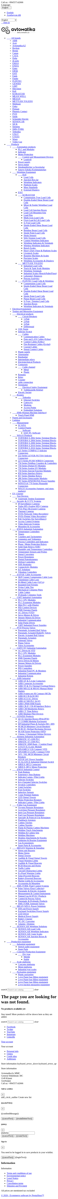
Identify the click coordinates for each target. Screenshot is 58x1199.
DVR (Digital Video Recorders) (32, 516)
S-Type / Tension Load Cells (36, 301)
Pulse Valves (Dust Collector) (31, 888)
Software (24, 430)
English (10, 12)
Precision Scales (31, 258)
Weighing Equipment (24, 172)
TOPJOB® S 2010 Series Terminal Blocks (37, 445)
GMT (14, 86)
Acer (14, 43)
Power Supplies (25, 666)
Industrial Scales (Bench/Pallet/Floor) (40, 273)
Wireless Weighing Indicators (37, 245)
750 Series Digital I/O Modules (32, 466)
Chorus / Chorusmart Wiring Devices (34, 734)
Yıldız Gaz (17, 142)
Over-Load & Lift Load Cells (37, 220)
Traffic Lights (24, 868)
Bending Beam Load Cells (35, 230)
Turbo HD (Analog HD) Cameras (33, 506)
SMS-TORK (18, 129)
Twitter (10, 1029)
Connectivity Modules (28, 567)
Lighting (16, 420)
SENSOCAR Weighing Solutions (29, 926)
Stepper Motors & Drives (29, 617)
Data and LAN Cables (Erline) (37, 339)
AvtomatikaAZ (19, 45)
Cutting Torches (25, 822)
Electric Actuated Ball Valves (31, 635)
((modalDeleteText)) (24, 1119)
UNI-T (15, 134)
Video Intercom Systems (29, 524)
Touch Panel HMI (26, 415)
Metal (26, 369)
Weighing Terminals (33, 271)
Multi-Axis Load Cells (34, 218)
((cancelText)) (7, 1119)
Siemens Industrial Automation (28, 736)
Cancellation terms (15, 1183)
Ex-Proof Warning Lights (29, 873)
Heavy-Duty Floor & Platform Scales (40, 250)
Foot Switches (24, 790)
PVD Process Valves (23, 628)
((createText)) (21, 1136)
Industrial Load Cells (33, 266)
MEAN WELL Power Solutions (29, 906)
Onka (14, 106)
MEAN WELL (19, 96)
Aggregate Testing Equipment (31, 498)
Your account (7, 1042)
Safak (14, 116)
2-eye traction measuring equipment (34, 984)
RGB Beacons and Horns (29, 865)
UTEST (16, 137)
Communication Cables (34, 337)
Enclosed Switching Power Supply (33, 911)
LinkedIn (11, 1037)
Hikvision (16, 88)
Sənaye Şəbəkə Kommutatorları (32, 169)
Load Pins (28, 215)
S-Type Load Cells (32, 223)
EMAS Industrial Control (25, 769)
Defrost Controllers (26, 562)
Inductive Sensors (26, 792)
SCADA (22, 425)
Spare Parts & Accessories (29, 845)
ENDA (15, 66)
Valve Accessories (26, 645)
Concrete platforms (26, 964)
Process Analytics (31, 278)
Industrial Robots (25, 676)
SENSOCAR (18, 121)
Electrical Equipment (21, 309)
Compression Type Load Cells (37, 197)
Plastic (26, 372)
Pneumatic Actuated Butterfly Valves (34, 633)
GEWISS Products (23, 716)
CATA (15, 56)
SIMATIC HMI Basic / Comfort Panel (35, 744)
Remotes (22, 374)
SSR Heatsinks (24, 564)
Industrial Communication (29, 620)
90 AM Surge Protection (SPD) (32, 731)
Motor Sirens (24, 853)
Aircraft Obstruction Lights (30, 871)
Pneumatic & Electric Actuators (32, 891)
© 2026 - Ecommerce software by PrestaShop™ (22, 1195)
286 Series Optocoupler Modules (32, 478)
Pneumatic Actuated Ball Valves (32, 630)
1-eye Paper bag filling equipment (33, 977)
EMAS (15, 63)
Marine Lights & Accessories (31, 881)
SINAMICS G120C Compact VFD (34, 752)
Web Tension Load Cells (35, 238)
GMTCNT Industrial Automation (29, 648)
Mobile (27, 957)
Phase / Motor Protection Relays (32, 544)
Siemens (16, 126)
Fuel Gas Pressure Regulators (31, 815)
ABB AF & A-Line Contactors (31, 681)
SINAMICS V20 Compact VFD (32, 749)
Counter (21, 380)
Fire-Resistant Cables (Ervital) (37, 344)
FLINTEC (17, 81)
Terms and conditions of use (19, 1173)
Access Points (30, 407)
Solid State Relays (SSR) (29, 547)
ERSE (15, 71)
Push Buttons (24, 772)
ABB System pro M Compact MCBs (34, 693)
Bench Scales (30, 248)
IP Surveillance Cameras (29, 504)
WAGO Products (22, 435)
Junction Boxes (30, 304)
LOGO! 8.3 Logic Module (30, 747)
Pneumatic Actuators (27, 638)
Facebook (11, 1027)
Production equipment (19, 941)
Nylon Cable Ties (26, 587)
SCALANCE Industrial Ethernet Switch (36, 762)
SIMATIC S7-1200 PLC (29, 739)
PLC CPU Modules (27, 600)
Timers (21, 534)
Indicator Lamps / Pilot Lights (31, 777)
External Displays (31, 190)
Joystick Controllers (27, 784)
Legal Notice (12, 1178)
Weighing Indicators (33, 182)
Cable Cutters (24, 592)
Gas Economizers (26, 843)
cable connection (25, 382)
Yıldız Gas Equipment (24, 805)
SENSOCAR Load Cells (29, 929)
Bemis (15, 50)
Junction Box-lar (31, 180)
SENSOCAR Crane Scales (30, 934)
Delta (14, 58)
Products (13, 144)
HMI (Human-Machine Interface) (29, 412)
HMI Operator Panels (27, 610)
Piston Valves (24, 643)
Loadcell (27, 159)
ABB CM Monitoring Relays (31, 709)
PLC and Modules (26, 149)
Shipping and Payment (17, 1186)
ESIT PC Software (32, 433)
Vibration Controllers (27, 572)
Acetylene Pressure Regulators (31, 810)
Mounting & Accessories (29, 526)
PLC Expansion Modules (29, 602)
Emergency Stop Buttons (29, 774)
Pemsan (15, 109)
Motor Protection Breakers (30, 800)
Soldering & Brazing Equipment (32, 840)
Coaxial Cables (30, 347)
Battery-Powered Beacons (29, 878)
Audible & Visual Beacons (30, 863)
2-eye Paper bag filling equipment (33, 979)
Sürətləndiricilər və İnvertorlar (31, 167)
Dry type (24, 954)
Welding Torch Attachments (30, 830)
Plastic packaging (26, 974)
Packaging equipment (24, 972)
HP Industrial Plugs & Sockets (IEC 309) (36, 724)
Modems (27, 405)
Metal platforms (25, 967)
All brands (14, 38)
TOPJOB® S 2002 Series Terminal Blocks (37, 438)
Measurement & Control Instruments (34, 893)
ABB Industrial (21, 678)
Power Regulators (26, 557)
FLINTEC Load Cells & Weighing (36, 281)
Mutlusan (16, 104)
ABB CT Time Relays (28, 711)
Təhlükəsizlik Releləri (33, 390)
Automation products (24, 147)
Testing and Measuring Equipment (27, 311)
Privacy (10, 1181)
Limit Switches (24, 787)
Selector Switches (26, 779)
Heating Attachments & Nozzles (32, 838)
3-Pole (26, 324)
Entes (14, 68)
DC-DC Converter (26, 921)
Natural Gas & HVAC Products (32, 896)
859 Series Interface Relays (30, 473)
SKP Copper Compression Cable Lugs (35, 577)
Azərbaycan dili (14, 15)
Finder (15, 78)
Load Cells (28, 177)
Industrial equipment (23, 944)
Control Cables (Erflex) (34, 342)
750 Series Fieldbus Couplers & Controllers (37, 463)
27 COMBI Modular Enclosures (32, 721)
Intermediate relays (26, 359)
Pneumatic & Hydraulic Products (32, 901)
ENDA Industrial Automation (27, 529)
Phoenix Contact (19, 111)
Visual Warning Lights (28, 860)
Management (20, 423)
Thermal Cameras (26, 511)
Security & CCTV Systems (26, 501)
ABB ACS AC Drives (28, 698)
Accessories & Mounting (29, 883)
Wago (15, 139)
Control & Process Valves (29, 898)
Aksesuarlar (23, 354)
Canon (15, 53)
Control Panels (24, 428)
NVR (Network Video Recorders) (33, 514)
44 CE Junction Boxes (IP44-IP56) (33, 719)
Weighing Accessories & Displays (39, 261)
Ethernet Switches (32, 400)
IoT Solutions (24, 569)
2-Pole (26, 321)
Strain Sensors (30, 235)
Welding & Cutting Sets (28, 833)
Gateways (28, 402)
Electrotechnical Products (29, 362)
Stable (26, 959)
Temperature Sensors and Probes (32, 552)
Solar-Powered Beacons (28, 876)
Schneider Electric (20, 119)
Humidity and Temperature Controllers (35, 549)
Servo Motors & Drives (28, 615)
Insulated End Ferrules (28, 585)
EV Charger (17, 493)
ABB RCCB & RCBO (28, 696)
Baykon (15, 48)
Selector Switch (25, 331)
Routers (18, 395)
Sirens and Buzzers (26, 850)
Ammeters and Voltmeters (29, 539)
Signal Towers (24, 855)
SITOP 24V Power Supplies (30, 759)
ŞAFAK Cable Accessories (26, 574)
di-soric (15, 61)
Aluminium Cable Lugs (28, 579)
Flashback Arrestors (27, 820)
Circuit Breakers (27, 316)
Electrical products (22, 314)
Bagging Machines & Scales (36, 256)
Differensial (29, 326)
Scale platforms (21, 962)
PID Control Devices (27, 607)
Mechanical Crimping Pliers (30, 590)
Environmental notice (16, 1176)
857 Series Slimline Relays (30, 476)
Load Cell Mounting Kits (35, 212)
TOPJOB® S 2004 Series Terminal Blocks (37, 440)
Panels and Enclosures (22, 417)
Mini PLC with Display (28, 605)
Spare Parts (23, 949)
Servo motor (23, 164)
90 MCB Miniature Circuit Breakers (34, 726)
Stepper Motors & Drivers (29, 663)
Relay (20, 377)
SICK (15, 124)
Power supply (24, 162)
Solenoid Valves (25, 640)
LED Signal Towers (27, 797)
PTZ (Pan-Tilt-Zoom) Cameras (31, 509)
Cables (23, 334)
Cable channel (26, 367)
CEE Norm (23, 329)
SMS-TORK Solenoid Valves (31, 903)
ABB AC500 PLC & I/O (29, 701)
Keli (14, 91)
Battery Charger (25, 919)
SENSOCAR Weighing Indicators (33, 931)
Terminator (23, 385)
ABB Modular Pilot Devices (30, 714)
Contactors (23, 364)
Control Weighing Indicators (36, 240)
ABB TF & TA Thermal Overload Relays (36, 686)
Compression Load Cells (35, 283)
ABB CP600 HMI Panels (29, 703)
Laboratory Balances (33, 276)
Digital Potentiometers (28, 559)
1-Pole (26, 319)
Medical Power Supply (28, 916)
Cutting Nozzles (25, 825)
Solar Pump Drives (26, 623)
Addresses (11, 1059)
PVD (14, 114)
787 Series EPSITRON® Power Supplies (36, 481)
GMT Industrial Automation (27, 597)
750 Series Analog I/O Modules (32, 468)
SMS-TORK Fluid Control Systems (30, 886)
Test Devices (20, 496)
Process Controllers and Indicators (33, 542)
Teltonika (16, 131)
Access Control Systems (29, 521)
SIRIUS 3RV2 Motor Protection (32, 767)
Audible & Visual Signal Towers (32, 858)
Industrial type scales (27, 969)
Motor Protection (25, 154)
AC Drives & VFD (26, 650)
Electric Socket (24, 392)
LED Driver (23, 914)
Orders (10, 1054)
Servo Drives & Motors (28, 660)
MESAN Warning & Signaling (28, 848)
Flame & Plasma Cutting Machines (33, 828)
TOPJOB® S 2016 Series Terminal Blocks (37, 448)
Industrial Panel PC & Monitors (32, 671)
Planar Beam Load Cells (34, 299)
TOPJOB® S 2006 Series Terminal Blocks (37, 443)
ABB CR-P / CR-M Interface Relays (34, 706)
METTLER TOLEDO (22, 101)
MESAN (16, 99)
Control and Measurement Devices (35, 157)
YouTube (11, 1032)
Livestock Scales (31, 253)
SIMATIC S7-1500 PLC (29, 741)
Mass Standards (31, 187)
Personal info (12, 1051)
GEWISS (16, 83)
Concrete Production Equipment (28, 952)
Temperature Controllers (29, 531)
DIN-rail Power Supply (28, 909)
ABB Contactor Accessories (30, 683)
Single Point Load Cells (34, 233)
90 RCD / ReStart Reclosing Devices (34, 729)
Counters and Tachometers (30, 536)
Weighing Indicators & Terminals (38, 243)
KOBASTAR (18, 94)
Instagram (11, 1034)
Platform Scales (30, 185)
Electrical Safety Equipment (32, 387)
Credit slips (12, 1056)
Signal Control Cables (33, 349)
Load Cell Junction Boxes (35, 210)
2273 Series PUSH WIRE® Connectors (36, 461)
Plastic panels (24, 352)
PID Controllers (25, 668)
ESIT (14, 73)
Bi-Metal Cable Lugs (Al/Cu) (31, 582)
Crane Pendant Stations (28, 795)
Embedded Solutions (33, 410)
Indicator (22, 152)
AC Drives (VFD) (26, 612)
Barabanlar (23, 357)
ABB (14, 40)
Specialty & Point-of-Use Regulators (34, 817)
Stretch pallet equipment (28, 946)
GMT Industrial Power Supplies (32, 625)
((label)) (4, 1133)
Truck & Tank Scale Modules (37, 268)
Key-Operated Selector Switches (32, 782)
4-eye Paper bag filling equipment (33, 982)
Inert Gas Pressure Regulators (31, 812)
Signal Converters (26, 554)
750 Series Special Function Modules (34, 471)
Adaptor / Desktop (26, 924)
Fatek (14, 76)
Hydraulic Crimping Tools (29, 595)
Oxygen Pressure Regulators (30, 807)
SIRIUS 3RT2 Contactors (29, 764)
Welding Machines (26, 835)
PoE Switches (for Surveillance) (32, 519)
